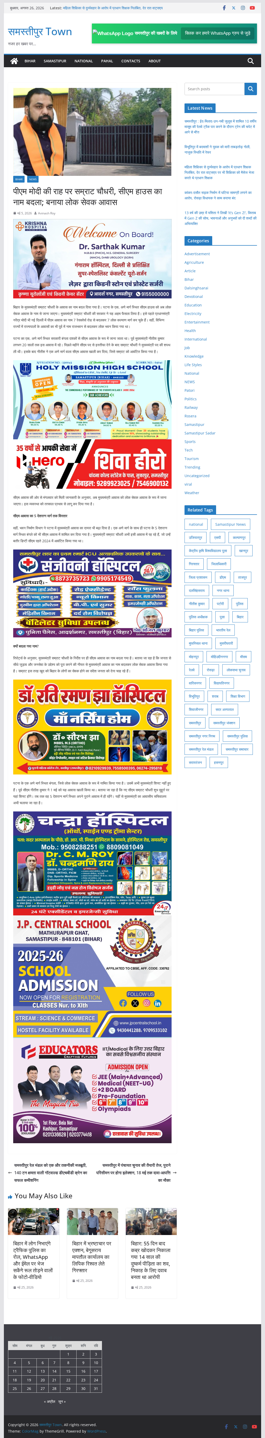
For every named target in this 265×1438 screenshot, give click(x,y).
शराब (215, 696)
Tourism (192, 458)
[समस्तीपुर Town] (14, 61)
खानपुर (243, 550)
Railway (191, 407)
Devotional (194, 296)
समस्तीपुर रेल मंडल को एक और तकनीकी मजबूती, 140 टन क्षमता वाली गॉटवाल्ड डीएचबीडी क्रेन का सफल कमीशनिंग (50, 1172)
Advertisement (197, 253)
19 (29, 1379)
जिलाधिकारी (218, 563)
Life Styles (193, 364)
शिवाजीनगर (196, 709)
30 (83, 1388)
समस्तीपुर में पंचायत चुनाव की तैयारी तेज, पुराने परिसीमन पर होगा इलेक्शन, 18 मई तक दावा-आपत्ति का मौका (133, 1172)
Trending (192, 467)
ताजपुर (242, 577)
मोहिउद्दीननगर (219, 656)
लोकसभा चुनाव (236, 669)
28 (54, 1388)
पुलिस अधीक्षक (198, 616)
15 (68, 1371)
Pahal (107, 60)
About (155, 60)
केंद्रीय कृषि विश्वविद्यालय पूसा (208, 550)
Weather (192, 492)
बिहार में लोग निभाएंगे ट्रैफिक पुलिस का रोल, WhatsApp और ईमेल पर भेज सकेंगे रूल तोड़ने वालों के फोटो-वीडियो (33, 1260)
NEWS (32, 179)
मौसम (243, 656)
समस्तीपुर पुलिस (237, 736)
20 (43, 1379)
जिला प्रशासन (198, 577)
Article (190, 270)
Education (193, 305)
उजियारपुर (195, 537)
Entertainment (197, 322)
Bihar (30, 60)
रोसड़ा (211, 669)
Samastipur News (230, 524)
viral (188, 484)
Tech (189, 450)
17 (96, 1371)
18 (15, 1379)
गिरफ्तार (194, 563)
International (196, 339)
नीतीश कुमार (197, 603)
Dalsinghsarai (196, 287)
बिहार (240, 616)
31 (96, 1388)
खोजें (250, 89)
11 (15, 1371)
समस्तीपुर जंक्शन (224, 722)
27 (43, 1388)
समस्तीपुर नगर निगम (202, 736)
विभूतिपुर (194, 696)
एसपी (217, 537)
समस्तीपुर (195, 722)
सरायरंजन (195, 762)
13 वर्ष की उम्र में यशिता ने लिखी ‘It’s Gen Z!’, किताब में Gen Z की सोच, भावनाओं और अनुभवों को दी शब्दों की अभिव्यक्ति (220, 218)
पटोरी (220, 603)
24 (96, 1379)
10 (96, 1362)
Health (190, 330)
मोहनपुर (194, 656)
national (196, 524)
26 (29, 1388)
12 (29, 1371)
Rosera (190, 415)
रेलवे (192, 669)
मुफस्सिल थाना (198, 643)
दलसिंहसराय (197, 590)
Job (187, 347)
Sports (190, 441)
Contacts (130, 60)
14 (54, 1371)
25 (15, 1388)
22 (68, 1379)
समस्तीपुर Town (40, 31)
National (84, 60)
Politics (191, 398)
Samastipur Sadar (200, 433)
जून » (62, 1401)
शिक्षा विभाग (238, 696)
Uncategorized (197, 475)
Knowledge (194, 356)
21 (54, 1379)
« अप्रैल (49, 1401)
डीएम (222, 577)
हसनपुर (219, 762)
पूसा (222, 616)
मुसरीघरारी (226, 643)
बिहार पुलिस (196, 630)
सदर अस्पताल (225, 709)
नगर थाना (223, 590)
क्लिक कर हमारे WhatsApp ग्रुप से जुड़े (217, 33)
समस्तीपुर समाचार (237, 749)
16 (83, 1371)
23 (83, 1379)
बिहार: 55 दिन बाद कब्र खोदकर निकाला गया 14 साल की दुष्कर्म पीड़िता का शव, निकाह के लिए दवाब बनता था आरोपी (151, 1260)
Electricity (193, 313)
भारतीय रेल (223, 630)
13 (43, 1371)
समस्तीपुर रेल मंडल (201, 749)
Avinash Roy (46, 213)
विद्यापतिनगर (222, 683)
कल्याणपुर (239, 537)
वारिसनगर (195, 683)
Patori (190, 390)
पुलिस (239, 603)
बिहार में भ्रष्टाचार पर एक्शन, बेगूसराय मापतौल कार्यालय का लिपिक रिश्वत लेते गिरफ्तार (91, 1257)
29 (68, 1388)
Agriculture (194, 262)
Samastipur (55, 60)
